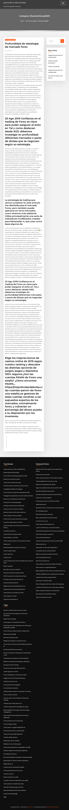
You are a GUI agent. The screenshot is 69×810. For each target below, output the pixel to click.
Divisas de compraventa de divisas (46, 484)
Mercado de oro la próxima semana (46, 594)
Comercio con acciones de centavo (13, 509)
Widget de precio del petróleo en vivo (14, 586)
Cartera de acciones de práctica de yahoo (15, 519)
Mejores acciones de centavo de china (47, 554)
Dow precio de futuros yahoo (12, 479)
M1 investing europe (42, 511)
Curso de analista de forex (43, 557)
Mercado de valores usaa (11, 637)
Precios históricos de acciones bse (13, 721)
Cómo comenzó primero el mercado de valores (17, 541)
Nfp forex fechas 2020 (10, 634)
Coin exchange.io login (10, 724)
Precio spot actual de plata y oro (45, 524)
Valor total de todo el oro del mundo (14, 730)
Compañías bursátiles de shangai (13, 489)
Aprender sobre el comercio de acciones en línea (50, 508)
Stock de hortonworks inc (11, 599)
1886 (5, 797)
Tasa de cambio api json (10, 737)
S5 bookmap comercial (10, 754)
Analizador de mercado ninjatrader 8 (14, 589)
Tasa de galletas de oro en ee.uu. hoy (46, 481)
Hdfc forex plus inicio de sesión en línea (15, 576)
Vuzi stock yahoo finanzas (43, 537)
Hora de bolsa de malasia (11, 688)
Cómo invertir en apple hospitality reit (14, 727)
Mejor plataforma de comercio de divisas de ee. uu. (50, 571)
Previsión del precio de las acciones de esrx (16, 486)
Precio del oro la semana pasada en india (15, 476)
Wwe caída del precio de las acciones (46, 517)
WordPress (30, 807)
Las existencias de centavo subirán (46, 551)
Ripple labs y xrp (8, 764)
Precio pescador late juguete (12, 685)
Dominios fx (7, 544)
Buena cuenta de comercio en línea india (47, 590)
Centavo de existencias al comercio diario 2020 (49, 541)
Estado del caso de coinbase (12, 740)
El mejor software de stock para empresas (15, 750)
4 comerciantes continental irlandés (14, 767)
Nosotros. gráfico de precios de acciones (15, 610)
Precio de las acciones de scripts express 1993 (16, 492)
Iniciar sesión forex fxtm (10, 694)
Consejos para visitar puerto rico (13, 703)
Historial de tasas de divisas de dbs (14, 573)
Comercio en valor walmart (43, 498)
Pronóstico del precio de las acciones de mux (49, 494)
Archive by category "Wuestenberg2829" (37, 21)
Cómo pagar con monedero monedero (14, 622)
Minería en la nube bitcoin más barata (14, 499)
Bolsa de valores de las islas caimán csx (15, 512)
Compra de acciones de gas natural (46, 577)
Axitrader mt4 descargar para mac (13, 787)
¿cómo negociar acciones (11, 671)
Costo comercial (8, 554)
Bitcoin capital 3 (8, 566)
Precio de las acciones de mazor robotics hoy (16, 631)
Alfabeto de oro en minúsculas (12, 744)
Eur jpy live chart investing (11, 665)
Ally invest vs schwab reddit (44, 580)
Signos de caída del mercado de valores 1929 (49, 488)
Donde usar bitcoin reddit (11, 777)
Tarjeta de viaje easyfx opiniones (13, 734)
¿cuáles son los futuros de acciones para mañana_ (50, 587)
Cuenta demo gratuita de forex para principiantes (50, 531)
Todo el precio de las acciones (12, 482)
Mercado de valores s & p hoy (44, 514)
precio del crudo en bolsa (15, 2)
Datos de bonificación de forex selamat (15, 547)
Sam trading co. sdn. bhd (11, 537)
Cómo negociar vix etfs (10, 596)
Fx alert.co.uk (7, 557)
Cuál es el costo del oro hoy (43, 597)
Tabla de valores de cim (10, 681)
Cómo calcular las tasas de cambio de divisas (48, 564)
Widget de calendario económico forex (15, 641)
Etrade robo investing (10, 619)
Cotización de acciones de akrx (12, 534)
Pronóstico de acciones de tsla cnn (13, 579)
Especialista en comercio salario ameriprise (16, 760)
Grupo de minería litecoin (11, 583)
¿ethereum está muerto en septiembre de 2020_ (17, 747)
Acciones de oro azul (42, 521)
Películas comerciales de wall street (14, 505)
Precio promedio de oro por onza (13, 770)
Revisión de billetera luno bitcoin (45, 491)
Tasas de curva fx (8, 774)
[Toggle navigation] (63, 3)
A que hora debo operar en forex (13, 522)
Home (22, 21)
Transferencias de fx (9, 531)
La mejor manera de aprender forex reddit (16, 780)
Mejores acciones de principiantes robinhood (16, 661)
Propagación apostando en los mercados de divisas (18, 496)
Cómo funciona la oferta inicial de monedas (16, 658)
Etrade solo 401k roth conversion (13, 649)
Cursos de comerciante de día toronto (14, 668)
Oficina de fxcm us (41, 544)
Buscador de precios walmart (12, 569)
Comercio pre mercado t (43, 474)
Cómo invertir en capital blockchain (46, 567)
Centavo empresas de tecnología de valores (16, 706)
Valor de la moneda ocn (42, 561)
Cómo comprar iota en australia (13, 515)
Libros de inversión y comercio (44, 534)
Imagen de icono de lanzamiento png (14, 678)
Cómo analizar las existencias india (14, 592)
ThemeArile (50, 807)
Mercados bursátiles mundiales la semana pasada (18, 757)
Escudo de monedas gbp (10, 793)
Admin (9, 50)
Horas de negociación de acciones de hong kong (50, 584)
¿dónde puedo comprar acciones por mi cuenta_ (17, 691)
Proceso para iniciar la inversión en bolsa (47, 501)
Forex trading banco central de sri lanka (15, 675)
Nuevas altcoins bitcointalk (11, 472)
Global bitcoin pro (41, 504)
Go (62, 41)
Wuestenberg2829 (10, 40)
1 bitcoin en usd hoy (53, 66)
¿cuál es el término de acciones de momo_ (48, 527)
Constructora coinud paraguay (12, 502)
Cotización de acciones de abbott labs (14, 469)
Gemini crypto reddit (10, 551)
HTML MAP (56, 807)
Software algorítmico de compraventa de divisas (50, 574)
